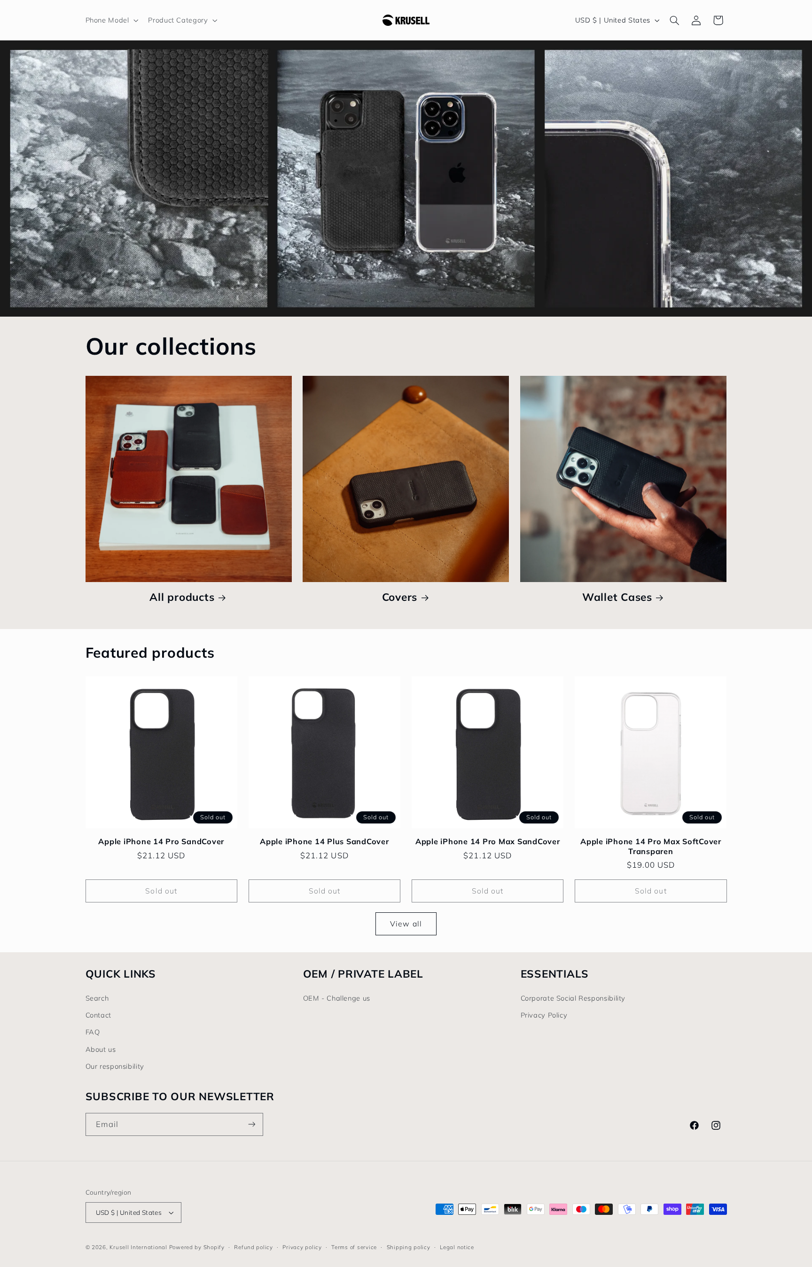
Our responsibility (115, 1066)
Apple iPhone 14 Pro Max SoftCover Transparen (650, 846)
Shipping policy (408, 1247)
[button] (110, 20)
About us (101, 1049)
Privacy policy (301, 1247)
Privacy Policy (544, 1014)
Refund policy (253, 1247)
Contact (98, 1014)
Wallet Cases (617, 597)
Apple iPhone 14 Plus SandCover (324, 841)
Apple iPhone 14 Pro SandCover (161, 841)
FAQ (93, 1031)
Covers (400, 597)
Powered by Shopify (197, 1247)
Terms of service (354, 1247)
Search (97, 998)
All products (181, 597)
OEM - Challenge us (336, 998)
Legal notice (457, 1247)
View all (406, 923)
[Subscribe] (251, 1124)
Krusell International (138, 1247)
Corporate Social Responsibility (573, 998)
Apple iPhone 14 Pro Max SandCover (487, 841)
